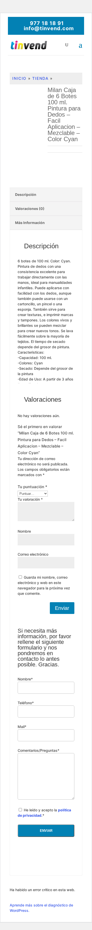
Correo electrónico (33, 554)
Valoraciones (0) (29, 208)
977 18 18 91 (47, 23)
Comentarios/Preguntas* (38, 750)
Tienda (40, 78)
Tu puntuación (32, 486)
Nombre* (25, 679)
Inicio (19, 78)
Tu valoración (30, 499)
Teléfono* (26, 703)
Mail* (22, 726)
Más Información (30, 222)
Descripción (25, 194)
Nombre (24, 531)
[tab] (45, 195)
